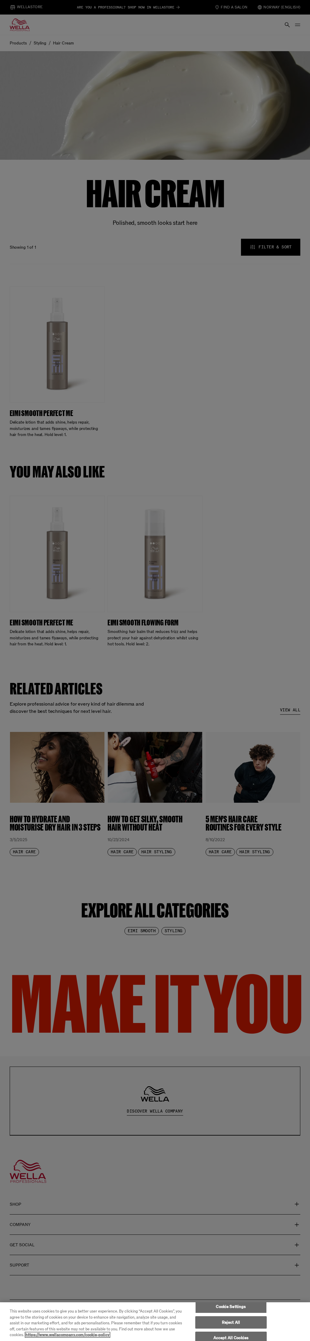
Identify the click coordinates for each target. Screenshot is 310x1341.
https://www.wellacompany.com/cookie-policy (67, 1335)
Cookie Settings (231, 1306)
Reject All (231, 1322)
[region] (155, 1321)
